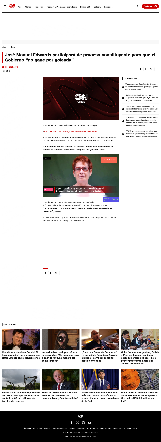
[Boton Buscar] (138, 6)
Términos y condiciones (77, 428)
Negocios (39, 7)
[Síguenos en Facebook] (71, 423)
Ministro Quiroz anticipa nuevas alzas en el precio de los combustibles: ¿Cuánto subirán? (60, 395)
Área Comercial (29, 428)
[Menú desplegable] (5, 6)
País (19, 7)
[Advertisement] (21, 221)
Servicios (108, 7)
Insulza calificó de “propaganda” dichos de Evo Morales (70, 131)
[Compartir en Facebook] (145, 69)
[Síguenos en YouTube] (90, 423)
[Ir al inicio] (12, 6)
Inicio (4, 47)
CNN (8, 71)
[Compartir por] (156, 69)
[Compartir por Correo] (140, 69)
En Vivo (39, 428)
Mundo (28, 7)
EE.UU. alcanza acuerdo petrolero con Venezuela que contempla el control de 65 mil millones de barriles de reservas (142, 134)
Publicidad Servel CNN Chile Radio (125, 428)
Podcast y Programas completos (62, 7)
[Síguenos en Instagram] (84, 423)
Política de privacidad (59, 428)
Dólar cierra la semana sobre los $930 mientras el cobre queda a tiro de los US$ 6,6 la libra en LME (139, 397)
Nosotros (47, 428)
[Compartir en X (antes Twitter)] (151, 69)
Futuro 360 (85, 7)
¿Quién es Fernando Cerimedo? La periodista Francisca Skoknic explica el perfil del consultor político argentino (141, 109)
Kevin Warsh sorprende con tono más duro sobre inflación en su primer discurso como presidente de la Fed (100, 397)
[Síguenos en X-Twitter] (77, 423)
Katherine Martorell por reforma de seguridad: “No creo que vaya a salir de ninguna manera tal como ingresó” (142, 98)
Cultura (97, 7)
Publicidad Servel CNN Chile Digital (99, 428)
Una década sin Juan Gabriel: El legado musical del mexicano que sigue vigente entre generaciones (141, 87)
